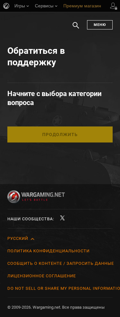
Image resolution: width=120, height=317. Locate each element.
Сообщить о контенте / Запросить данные (60, 263)
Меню (100, 25)
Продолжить (60, 134)
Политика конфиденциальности (48, 250)
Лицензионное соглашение (41, 275)
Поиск (76, 28)
